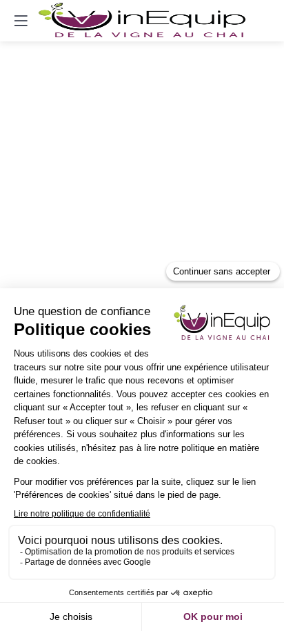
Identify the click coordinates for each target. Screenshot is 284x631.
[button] (20, 20)
